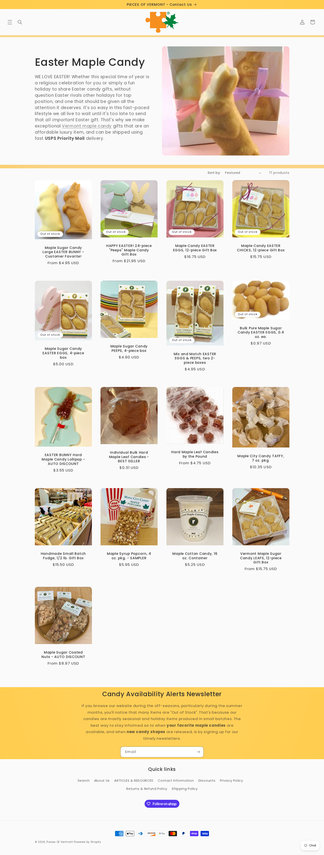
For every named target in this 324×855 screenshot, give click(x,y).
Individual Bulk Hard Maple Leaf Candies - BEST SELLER (129, 456)
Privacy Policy (231, 780)
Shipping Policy (184, 789)
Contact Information (176, 780)
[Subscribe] (198, 752)
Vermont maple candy (87, 126)
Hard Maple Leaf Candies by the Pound (195, 454)
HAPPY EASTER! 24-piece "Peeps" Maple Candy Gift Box (129, 250)
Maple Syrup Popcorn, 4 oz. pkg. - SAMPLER (129, 556)
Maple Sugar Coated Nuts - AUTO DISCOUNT (63, 654)
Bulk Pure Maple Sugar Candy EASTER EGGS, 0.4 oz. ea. (261, 332)
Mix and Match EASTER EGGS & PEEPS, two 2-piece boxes (195, 358)
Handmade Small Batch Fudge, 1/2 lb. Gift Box (63, 556)
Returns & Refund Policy (146, 789)
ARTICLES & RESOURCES (133, 780)
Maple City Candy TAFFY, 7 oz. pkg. (260, 458)
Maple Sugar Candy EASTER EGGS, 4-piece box (63, 353)
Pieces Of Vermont (60, 842)
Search (84, 780)
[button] (10, 22)
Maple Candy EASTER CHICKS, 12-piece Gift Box (261, 248)
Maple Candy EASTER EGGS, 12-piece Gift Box (195, 248)
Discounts (207, 780)
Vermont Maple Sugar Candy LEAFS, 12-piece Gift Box (261, 558)
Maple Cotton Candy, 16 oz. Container (194, 556)
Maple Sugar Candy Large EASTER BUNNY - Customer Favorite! (63, 252)
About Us (102, 780)
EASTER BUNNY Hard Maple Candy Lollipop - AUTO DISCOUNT (63, 459)
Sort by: (214, 173)
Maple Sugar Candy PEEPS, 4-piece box (129, 348)
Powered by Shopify (87, 842)
